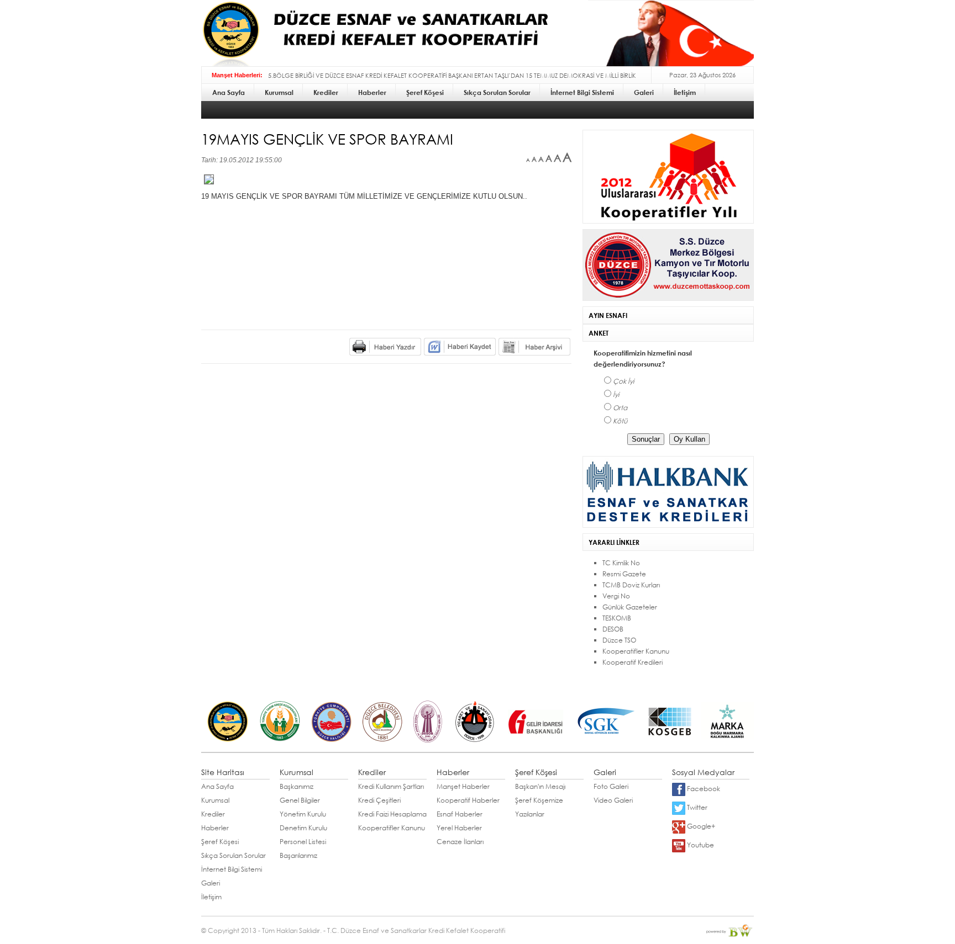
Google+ (700, 826)
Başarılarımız (298, 855)
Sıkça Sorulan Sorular (233, 855)
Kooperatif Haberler (468, 800)
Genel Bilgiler (300, 800)
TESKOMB (616, 618)
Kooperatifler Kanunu (635, 651)
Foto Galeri (611, 786)
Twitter (696, 807)
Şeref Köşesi (220, 841)
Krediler (213, 814)
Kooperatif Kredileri (632, 662)
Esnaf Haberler (459, 814)
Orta (620, 407)
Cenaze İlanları (460, 841)
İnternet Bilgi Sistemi (231, 869)
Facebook (702, 788)
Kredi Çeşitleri (379, 800)
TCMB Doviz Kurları (631, 585)
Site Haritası (222, 772)
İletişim (211, 896)
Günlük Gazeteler (629, 607)
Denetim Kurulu (303, 827)
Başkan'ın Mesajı (540, 786)
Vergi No (616, 596)
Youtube (699, 845)
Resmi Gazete (624, 574)
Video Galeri (613, 800)
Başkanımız (296, 786)
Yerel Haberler (459, 827)
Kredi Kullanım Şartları (391, 786)
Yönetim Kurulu (303, 814)
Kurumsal (215, 800)
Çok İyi (623, 381)
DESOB (612, 629)
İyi (616, 394)
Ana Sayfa (217, 786)
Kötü (620, 421)
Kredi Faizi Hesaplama (392, 814)
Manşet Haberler (463, 786)
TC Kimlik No (621, 563)
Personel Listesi (303, 841)
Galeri (210, 883)
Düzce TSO (619, 640)
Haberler (215, 827)
